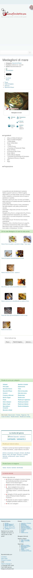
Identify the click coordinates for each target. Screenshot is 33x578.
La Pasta (7, 529)
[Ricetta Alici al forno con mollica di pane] (9, 282)
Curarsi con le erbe (26, 551)
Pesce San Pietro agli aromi (8, 315)
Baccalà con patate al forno (22, 301)
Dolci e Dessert (7, 402)
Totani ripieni (27, 244)
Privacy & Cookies (6, 560)
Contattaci (4, 557)
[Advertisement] (16, 34)
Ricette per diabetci (23, 404)
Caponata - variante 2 (16, 439)
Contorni (5, 393)
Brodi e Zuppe (6, 397)
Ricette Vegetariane (10, 528)
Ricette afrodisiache (23, 406)
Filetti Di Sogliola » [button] (18, 342)
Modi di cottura (25, 545)
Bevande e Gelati (7, 410)
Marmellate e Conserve (6, 407)
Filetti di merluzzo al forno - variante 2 (10, 272)
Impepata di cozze (19, 258)
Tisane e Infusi (25, 550)
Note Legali (4, 558)
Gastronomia (21, 386)
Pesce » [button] (8, 342)
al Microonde (11, 456)
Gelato (4, 467)
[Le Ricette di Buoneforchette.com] (13, 12)
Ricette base (21, 395)
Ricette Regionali (9, 524)
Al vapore (16, 453)
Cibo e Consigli (25, 540)
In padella (25, 454)
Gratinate (19, 454)
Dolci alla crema (22, 393)
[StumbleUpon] (6, 68)
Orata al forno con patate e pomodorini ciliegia (12, 244)
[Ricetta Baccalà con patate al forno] (22, 296)
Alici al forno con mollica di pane (9, 287)
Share (7, 80)
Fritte (8, 454)
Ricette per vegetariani (24, 399)
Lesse (17, 456)
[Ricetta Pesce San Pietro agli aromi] (8, 310)
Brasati (4, 454)
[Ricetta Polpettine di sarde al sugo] (21, 310)
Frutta (4, 399)
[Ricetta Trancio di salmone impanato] (8, 253)
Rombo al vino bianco (6, 329)
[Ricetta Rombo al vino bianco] (6, 325)
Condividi (8, 78)
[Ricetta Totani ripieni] (27, 239)
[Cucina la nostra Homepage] (2, 52)
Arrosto (22, 453)
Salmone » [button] (29, 342)
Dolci (22, 531)
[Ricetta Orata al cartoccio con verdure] (8, 296)
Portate (18, 415)
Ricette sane (21, 397)
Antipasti (5, 384)
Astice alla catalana (21, 287)
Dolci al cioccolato (23, 391)
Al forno (5, 453)
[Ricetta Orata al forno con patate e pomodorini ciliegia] (12, 239)
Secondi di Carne (7, 389)
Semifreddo (20, 467)
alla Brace (27, 453)
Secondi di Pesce (7, 391)
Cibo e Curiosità (25, 541)
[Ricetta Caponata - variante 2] (16, 436)
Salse (22, 549)
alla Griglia (13, 454)
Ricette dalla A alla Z (10, 526)
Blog (22, 542)
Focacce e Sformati (8, 395)
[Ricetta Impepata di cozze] (19, 253)
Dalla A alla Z (11, 415)
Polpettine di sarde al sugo (21, 315)
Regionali (23, 415)
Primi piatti (5, 386)
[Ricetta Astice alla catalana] (21, 282)
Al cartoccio (10, 453)
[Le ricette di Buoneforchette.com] (16, 6)
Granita (9, 467)
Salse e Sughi (6, 404)
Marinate (5, 456)
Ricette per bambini (23, 402)
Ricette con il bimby (25, 416)
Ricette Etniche (9, 525)
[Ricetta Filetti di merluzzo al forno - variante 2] (10, 267)
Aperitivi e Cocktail (23, 384)
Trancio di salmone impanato (8, 258)
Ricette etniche (15, 416)
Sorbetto (14, 467)
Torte (19, 389)
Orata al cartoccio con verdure (8, 301)
